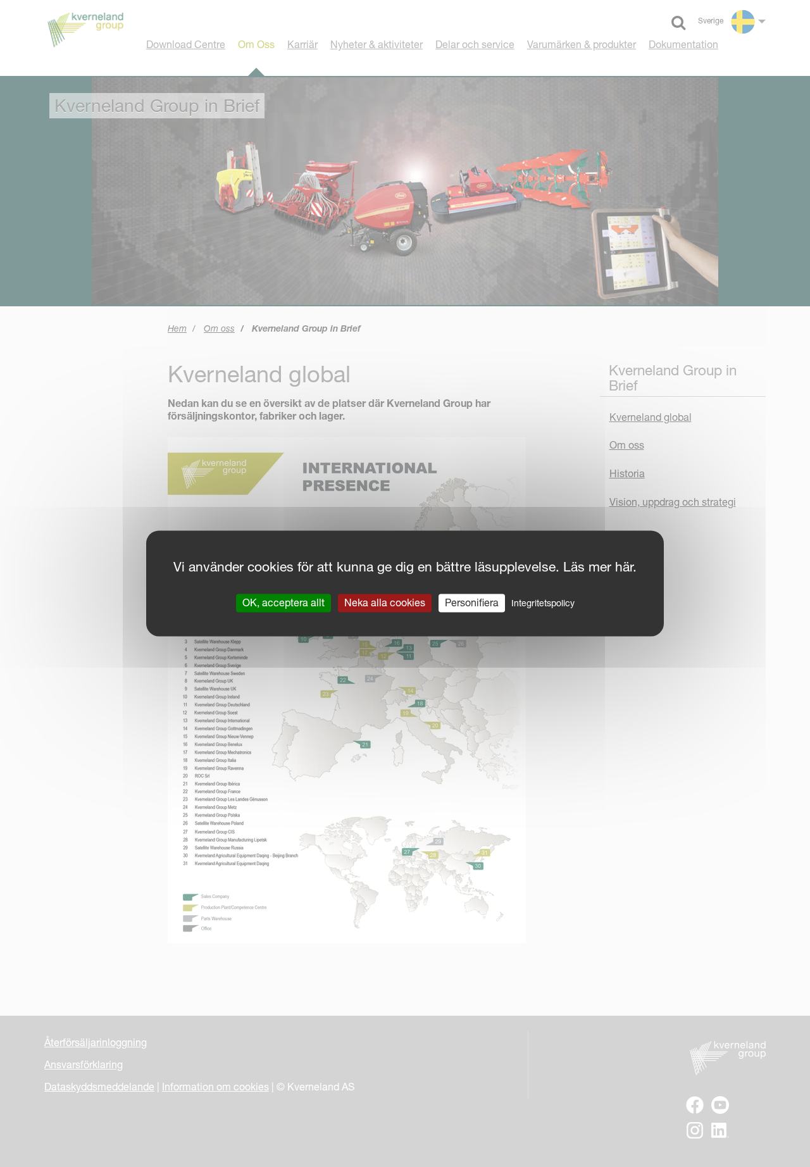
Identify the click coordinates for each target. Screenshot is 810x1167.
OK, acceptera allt (283, 602)
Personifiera (472, 602)
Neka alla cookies (384, 602)
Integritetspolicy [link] (543, 603)
